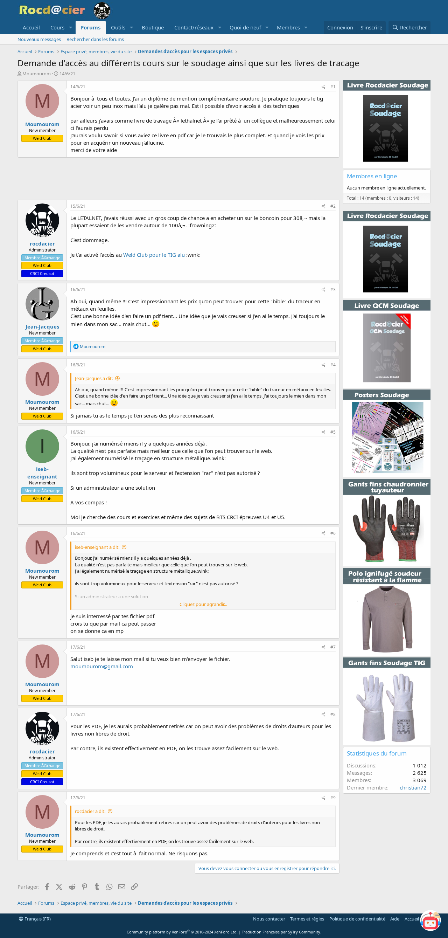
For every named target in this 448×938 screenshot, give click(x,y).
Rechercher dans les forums (95, 39)
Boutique (153, 27)
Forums (90, 27)
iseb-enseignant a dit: (97, 547)
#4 (333, 365)
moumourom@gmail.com (101, 666)
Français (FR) (37, 919)
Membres (288, 27)
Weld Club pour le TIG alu (154, 254)
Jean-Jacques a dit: (94, 378)
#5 (333, 432)
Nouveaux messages (39, 39)
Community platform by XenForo (182, 931)
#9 (333, 798)
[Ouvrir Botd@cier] (430, 920)
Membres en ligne (372, 176)
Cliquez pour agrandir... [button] (203, 604)
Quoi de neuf (245, 27)
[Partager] (323, 87)
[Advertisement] (179, 178)
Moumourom (36, 73)
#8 (333, 714)
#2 (333, 206)
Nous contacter (269, 919)
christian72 (413, 787)
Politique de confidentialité (357, 919)
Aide (394, 919)
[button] (60, 27)
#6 (333, 533)
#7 (333, 647)
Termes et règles (307, 919)
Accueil (31, 27)
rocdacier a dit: (90, 811)
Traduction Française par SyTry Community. (281, 931)
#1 (333, 87)
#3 (333, 289)
